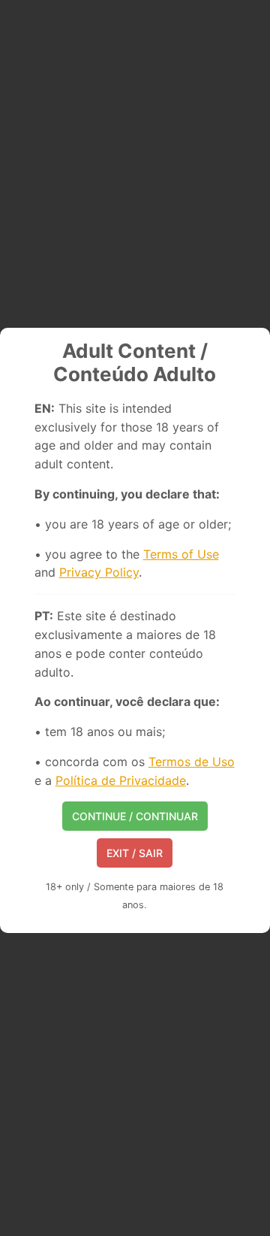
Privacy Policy (99, 572)
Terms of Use (181, 554)
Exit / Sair (134, 853)
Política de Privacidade (121, 780)
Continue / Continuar (135, 816)
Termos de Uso (191, 761)
